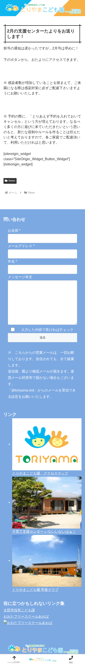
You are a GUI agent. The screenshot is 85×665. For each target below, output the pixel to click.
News (11, 180)
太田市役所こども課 (19, 610)
